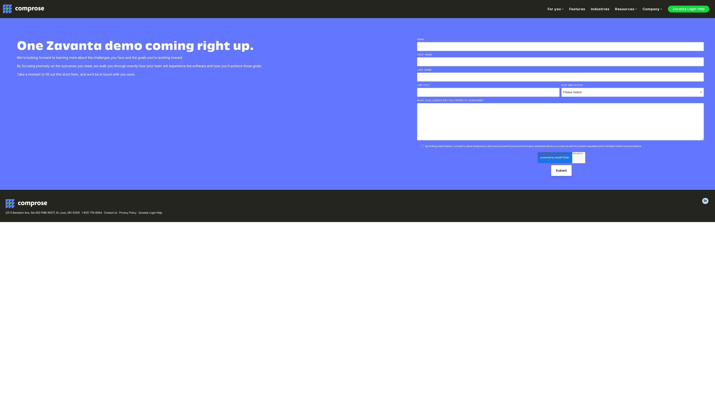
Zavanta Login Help (689, 9)
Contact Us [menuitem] (110, 212)
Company (651, 9)
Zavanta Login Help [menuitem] (150, 212)
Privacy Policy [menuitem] (127, 212)
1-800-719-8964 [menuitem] (92, 212)
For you (554, 9)
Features (577, 9)
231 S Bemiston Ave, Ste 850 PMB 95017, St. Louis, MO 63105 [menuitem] (43, 212)
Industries (600, 9)
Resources (624, 9)
